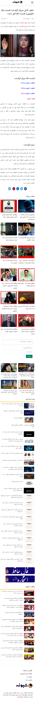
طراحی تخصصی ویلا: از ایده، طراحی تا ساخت (12, 453)
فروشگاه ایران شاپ (18, 418)
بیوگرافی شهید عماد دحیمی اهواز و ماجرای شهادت (26, 284)
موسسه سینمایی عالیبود (17, 481)
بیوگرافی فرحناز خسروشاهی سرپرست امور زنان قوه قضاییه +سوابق (9, 308)
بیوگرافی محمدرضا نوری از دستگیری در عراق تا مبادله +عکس (28, 331)
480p (28, 93)
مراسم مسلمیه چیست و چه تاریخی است (10, 262)
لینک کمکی (31, 99)
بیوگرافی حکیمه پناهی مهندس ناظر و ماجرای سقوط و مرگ (9, 216)
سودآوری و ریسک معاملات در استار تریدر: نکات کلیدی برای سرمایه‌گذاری (27, 217)
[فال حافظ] (20, 574)
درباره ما (29, 677)
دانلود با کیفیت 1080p (27, 83)
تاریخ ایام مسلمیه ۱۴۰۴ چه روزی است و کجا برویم (26, 307)
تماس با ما (28, 680)
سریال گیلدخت (23, 23)
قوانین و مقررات (27, 670)
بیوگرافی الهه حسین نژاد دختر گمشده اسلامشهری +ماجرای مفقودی (9, 285)
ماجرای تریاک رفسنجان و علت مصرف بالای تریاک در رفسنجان (27, 262)
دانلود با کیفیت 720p (28, 88)
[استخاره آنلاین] (20, 582)
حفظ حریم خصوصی (26, 674)
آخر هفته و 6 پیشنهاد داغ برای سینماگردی (13, 460)
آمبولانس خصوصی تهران (17, 425)
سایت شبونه (19, 693)
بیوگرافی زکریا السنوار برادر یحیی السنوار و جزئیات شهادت (9, 330)
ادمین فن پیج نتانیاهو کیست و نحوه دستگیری (26, 239)
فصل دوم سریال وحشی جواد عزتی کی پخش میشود (9, 239)
